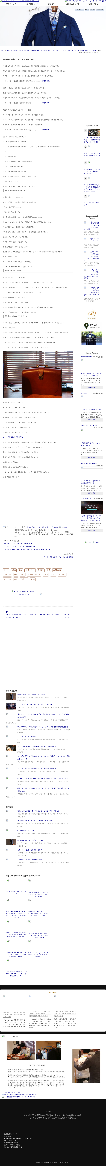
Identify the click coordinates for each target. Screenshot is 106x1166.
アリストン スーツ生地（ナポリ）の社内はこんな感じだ (35, 704)
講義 (48, 570)
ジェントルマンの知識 (88, 50)
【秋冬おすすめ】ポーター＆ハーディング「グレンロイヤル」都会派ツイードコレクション (91, 518)
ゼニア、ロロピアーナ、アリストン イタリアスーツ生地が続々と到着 (91, 226)
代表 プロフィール (32, 4)
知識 (15, 574)
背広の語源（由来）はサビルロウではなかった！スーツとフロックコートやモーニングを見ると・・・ (16, 914)
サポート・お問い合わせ (69, 1118)
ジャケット (23, 579)
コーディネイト (30, 570)
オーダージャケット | (29, 1116)
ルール (33, 579)
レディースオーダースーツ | (52, 1114)
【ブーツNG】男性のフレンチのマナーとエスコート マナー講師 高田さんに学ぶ (16, 974)
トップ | (26, 1114)
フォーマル (7, 579)
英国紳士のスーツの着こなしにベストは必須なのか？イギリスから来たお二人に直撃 (38, 913)
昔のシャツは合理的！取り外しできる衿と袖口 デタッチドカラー (39, 811)
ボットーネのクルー (34, 574)
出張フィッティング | (48, 1117)
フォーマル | (62, 1114)
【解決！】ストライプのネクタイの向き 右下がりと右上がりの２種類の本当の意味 (16, 955)
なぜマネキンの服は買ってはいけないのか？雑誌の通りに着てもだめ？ (21, 616)
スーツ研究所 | (59, 1118)
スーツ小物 (7, 574)
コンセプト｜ (31, 1114)
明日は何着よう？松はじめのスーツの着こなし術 (48, 50)
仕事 (15, 579)
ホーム (2, 50)
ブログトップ (11, 4)
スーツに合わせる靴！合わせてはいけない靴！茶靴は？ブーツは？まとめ (38, 894)
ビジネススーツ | (40, 1114)
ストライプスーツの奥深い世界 (91, 410)
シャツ (46, 574)
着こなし (41, 570)
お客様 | (68, 1116)
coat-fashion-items (89, 425)
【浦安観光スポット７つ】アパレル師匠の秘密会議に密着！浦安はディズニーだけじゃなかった (91, 292)
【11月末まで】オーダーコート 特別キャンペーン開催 (35, 821)
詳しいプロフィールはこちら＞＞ (38, 527)
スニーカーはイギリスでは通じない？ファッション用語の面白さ (38, 769)
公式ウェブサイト (73, 4)
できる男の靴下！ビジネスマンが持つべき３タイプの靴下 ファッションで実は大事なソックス (91, 256)
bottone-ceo (86, 357)
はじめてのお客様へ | (40, 1116)
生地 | (52, 1116)
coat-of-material (89, 463)
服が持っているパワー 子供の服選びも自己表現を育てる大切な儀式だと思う (42, 778)
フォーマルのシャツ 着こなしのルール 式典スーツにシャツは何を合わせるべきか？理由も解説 (91, 274)
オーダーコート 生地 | (60, 1116)
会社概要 (92, 10)
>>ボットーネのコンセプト (11, 1092)
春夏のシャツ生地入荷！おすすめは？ (29, 850)
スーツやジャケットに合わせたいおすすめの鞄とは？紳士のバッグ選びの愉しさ (65, 1014)
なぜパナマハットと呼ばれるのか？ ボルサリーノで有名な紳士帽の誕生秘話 (42, 727)
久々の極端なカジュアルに (26, 830)
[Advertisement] (38, 507)
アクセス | (79, 1116)
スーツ (6, 570)
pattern (84, 393)
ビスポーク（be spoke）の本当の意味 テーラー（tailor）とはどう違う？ (38, 955)
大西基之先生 (57, 570)
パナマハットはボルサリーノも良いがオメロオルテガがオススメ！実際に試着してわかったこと (40, 1014)
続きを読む (92, 387)
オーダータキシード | (72, 1114)
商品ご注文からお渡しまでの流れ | (64, 1117)
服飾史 (14, 570)
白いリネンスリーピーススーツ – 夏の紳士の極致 (20, 546)
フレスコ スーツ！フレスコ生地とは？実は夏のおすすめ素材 (92, 171)
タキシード (62, 574)
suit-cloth (86, 499)
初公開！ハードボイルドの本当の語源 (29, 860)
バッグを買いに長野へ (13, 437)
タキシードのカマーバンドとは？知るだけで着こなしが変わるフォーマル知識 (38, 935)
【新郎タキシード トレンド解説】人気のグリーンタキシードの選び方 (27, 549)
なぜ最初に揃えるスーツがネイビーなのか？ (31, 695)
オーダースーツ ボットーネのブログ (18, 50)
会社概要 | (74, 1116)
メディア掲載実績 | (38, 1117)
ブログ (87, 10)
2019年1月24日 (45, 81)
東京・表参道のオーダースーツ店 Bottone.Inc (51, 1162)
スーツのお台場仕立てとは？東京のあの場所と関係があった (37, 746)
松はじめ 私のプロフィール (26, 736)
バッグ (53, 574)
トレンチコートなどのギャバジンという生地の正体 (92, 156)
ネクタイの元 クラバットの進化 (16, 893)
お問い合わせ (93, 4)
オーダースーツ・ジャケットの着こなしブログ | (42, 1118)
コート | (80, 1114)
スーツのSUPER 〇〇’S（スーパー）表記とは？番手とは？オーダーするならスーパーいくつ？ (92, 188)
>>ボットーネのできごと (28, 1097)
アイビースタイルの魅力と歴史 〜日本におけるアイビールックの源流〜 (92, 140)
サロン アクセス (79, 10)
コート (22, 574)
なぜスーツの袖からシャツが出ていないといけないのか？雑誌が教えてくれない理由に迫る (16, 935)
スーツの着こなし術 (72, 50)
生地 (20, 570)
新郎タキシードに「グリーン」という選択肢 (18, 544)
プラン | (48, 1116)
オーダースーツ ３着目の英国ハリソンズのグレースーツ (55, 616)
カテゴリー (52, 4)
